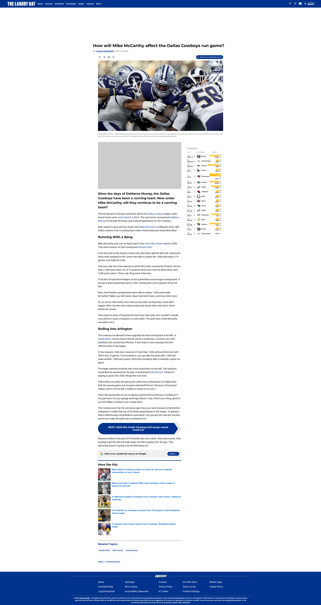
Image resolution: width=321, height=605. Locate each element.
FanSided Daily (105, 586)
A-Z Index (163, 591)
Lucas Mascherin (105, 51)
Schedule (59, 4)
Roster (81, 4)
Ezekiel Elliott (104, 339)
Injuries (90, 4)
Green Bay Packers (154, 243)
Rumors (48, 4)
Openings (129, 582)
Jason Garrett (124, 217)
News (40, 4)
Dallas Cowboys (156, 213)
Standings (71, 4)
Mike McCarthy (147, 227)
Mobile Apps (216, 582)
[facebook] (290, 4)
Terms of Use (189, 586)
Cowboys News (132, 550)
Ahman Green (145, 247)
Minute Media (84, 598)
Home (101, 562)
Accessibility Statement (137, 591)
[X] (295, 4)
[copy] (113, 57)
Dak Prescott (156, 372)
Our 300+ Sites (190, 582)
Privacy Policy (165, 586)
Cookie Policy (216, 586)
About (101, 582)
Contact (163, 582)
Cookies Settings (191, 591)
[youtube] (300, 4)
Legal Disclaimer (106, 591)
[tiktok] (305, 4)
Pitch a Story (131, 586)
